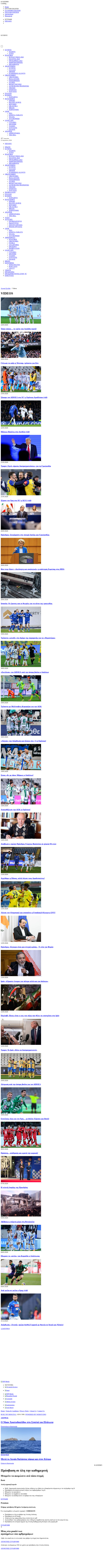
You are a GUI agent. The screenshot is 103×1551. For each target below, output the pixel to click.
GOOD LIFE (9, 120)
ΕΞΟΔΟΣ (12, 129)
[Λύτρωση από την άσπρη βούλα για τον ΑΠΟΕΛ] (41, 1079)
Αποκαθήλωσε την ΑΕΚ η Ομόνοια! (15, 810)
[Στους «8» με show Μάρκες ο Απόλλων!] (41, 769)
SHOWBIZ (12, 124)
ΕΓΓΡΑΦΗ (4, 1499)
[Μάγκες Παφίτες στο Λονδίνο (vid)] (41, 426)
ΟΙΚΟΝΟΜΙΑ (13, 77)
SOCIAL (12, 117)
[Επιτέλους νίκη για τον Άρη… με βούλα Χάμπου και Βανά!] (41, 1113)
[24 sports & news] (11, 1387)
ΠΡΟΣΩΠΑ (13, 246)
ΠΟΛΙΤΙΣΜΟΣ (10, 99)
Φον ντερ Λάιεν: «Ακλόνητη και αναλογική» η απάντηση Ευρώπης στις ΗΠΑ (32, 569)
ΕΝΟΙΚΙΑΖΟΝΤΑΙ (15, 221)
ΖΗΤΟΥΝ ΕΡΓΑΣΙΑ (15, 225)
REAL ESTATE (14, 79)
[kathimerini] (9, 1394)
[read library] (9, 1407)
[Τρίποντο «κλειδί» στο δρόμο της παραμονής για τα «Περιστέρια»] (41, 632)
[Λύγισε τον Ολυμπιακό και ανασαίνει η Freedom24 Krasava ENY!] (41, 907)
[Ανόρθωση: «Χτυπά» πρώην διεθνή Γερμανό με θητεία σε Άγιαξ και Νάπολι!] (41, 1319)
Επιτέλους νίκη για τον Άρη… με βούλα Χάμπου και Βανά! (25, 1119)
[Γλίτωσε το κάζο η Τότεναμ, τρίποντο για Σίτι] (41, 357)
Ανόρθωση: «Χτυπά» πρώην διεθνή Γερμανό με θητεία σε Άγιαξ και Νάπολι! (32, 1325)
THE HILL (12, 135)
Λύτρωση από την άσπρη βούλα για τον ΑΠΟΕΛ (21, 1084)
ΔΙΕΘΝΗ (12, 71)
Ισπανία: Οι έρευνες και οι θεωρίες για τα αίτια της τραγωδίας (26, 603)
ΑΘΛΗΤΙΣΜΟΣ (10, 66)
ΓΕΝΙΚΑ (12, 243)
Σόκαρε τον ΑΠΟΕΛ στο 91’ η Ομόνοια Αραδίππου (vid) (24, 397)
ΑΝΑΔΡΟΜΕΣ (14, 245)
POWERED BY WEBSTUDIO (36, 1414)
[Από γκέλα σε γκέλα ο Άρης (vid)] (41, 1285)
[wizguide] (8, 1399)
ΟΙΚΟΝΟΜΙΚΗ (10, 75)
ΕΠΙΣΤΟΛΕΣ (9, 275)
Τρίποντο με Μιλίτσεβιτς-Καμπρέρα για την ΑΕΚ (21, 706)
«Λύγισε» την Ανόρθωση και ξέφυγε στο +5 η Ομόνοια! (23, 741)
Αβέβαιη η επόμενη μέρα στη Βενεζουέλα (17, 1222)
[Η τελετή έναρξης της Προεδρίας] (41, 1182)
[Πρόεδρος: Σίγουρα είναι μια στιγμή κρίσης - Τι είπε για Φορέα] (41, 941)
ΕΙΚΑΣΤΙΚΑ (13, 106)
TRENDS (12, 88)
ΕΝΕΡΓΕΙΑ (13, 90)
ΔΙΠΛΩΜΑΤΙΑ (14, 64)
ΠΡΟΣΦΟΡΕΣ (9, 272)
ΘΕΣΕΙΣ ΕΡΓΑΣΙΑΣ (15, 227)
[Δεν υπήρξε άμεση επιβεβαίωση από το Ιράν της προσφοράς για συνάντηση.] (41, 1044)
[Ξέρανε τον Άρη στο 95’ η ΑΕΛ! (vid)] (41, 495)
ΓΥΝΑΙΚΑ (12, 122)
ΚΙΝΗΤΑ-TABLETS (16, 115)
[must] (7, 1390)
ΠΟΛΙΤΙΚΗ (9, 55)
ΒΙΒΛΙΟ (11, 108)
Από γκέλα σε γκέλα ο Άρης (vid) (14, 1290)
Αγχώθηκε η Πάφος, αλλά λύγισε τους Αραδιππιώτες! (23, 878)
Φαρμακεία (8, 16)
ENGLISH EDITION (12, 12)
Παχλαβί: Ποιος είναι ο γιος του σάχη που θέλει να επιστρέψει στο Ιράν (30, 1016)
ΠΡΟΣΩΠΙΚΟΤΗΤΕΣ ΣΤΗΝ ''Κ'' (16, 274)
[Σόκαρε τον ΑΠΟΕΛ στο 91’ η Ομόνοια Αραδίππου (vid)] (41, 392)
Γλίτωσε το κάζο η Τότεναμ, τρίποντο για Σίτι (20, 363)
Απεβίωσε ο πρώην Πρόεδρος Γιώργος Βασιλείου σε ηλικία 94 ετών (28, 844)
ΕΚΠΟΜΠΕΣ (9, 263)
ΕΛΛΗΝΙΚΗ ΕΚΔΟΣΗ (13, 10)
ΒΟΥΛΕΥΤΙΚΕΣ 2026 (16, 57)
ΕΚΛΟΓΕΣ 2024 (14, 59)
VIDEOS (8, 270)
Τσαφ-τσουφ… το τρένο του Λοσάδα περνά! (19, 329)
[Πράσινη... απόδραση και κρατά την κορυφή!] (41, 1147)
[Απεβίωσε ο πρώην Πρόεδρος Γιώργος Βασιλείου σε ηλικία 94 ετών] (41, 838)
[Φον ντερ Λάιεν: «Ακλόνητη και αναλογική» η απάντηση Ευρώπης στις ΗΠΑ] (41, 563)
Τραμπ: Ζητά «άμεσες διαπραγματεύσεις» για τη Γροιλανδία (26, 466)
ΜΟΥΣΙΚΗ (12, 104)
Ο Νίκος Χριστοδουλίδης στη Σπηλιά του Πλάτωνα (27, 1422)
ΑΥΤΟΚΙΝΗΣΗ (14, 119)
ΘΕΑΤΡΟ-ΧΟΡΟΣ (15, 102)
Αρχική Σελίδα (5, 288)
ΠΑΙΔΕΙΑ (12, 52)
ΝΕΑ (10, 113)
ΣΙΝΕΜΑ (12, 100)
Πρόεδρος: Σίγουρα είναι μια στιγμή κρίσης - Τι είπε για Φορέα (27, 947)
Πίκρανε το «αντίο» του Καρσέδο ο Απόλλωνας (20, 1256)
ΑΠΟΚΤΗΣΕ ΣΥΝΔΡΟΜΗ (10, 1541)
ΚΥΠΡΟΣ (8, 50)
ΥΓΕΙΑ (11, 53)
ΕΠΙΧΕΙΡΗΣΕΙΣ (14, 80)
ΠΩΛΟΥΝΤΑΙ (14, 223)
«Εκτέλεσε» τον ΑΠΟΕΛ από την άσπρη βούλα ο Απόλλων (25, 672)
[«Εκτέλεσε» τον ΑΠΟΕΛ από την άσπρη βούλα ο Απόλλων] (41, 666)
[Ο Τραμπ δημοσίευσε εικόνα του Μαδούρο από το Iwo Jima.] (41, 1216)
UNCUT (12, 268)
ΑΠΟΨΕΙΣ (8, 131)
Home (7, 7)
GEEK (7, 111)
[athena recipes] (10, 1402)
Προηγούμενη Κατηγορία (9, 1426)
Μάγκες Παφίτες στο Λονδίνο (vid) (15, 432)
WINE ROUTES (14, 265)
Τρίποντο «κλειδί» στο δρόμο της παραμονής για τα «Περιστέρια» (28, 638)
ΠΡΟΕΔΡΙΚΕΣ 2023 (15, 61)
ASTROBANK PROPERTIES (19, 86)
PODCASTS (13, 266)
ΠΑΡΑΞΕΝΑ (13, 97)
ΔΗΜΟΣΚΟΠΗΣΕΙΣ (16, 62)
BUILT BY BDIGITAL (8, 1414)
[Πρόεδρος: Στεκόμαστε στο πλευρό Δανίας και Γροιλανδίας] (41, 529)
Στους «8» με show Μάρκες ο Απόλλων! (17, 775)
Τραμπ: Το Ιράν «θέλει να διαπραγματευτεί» (19, 1050)
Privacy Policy (24, 1411)
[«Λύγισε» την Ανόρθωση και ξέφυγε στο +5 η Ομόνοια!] (41, 735)
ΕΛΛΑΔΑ (12, 70)
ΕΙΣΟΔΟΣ (8, 21)
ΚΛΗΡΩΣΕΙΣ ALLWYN (17, 73)
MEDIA (7, 261)
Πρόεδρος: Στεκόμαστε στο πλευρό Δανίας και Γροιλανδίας (25, 535)
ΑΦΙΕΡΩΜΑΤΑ (10, 237)
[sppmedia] (5, 1381)
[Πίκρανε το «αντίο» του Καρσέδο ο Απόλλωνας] (41, 1250)
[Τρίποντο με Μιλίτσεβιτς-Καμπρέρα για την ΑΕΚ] (41, 701)
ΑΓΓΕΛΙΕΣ (8, 219)
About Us (33, 1411)
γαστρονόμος (9, 14)
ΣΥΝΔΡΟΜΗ (5, 1525)
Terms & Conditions (12, 1411)
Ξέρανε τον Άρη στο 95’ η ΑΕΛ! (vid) (16, 500)
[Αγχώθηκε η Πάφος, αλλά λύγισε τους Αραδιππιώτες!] (41, 872)
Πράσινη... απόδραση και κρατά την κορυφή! (19, 1153)
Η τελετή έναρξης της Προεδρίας (14, 1187)
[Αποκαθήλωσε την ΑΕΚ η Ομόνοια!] (41, 804)
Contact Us (41, 1411)
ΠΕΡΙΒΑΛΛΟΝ (10, 192)
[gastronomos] (9, 1405)
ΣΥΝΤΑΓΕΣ (13, 128)
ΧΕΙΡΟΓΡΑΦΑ (14, 109)
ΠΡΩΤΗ (7, 147)
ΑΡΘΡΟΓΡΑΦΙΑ (14, 133)
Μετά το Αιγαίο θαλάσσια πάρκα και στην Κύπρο (26, 1459)
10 (9, 1329)
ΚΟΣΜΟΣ (8, 95)
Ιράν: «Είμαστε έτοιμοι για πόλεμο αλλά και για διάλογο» (24, 981)
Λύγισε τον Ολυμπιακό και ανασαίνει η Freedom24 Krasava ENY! (28, 913)
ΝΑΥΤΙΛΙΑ (13, 91)
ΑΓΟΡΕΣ (12, 82)
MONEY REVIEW (15, 84)
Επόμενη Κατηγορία (7, 1463)
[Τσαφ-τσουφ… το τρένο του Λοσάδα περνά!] (41, 323)
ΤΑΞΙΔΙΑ (12, 126)
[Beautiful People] (11, 1396)
